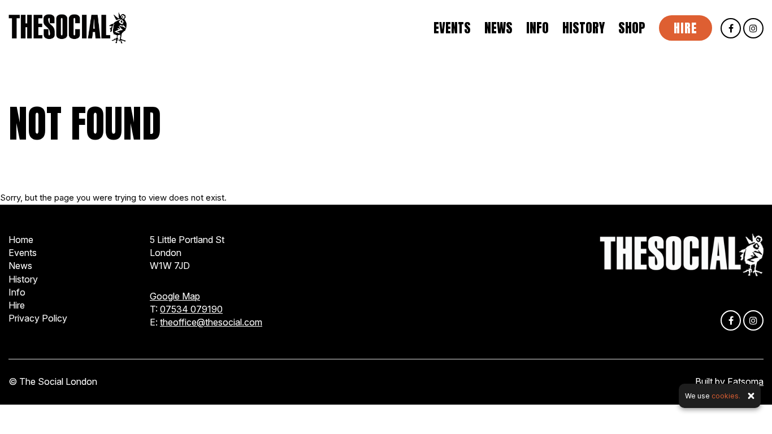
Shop (631, 28)
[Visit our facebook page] (731, 28)
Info (537, 28)
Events (452, 28)
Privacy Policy (37, 318)
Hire (685, 28)
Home (20, 239)
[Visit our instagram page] (753, 28)
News (498, 28)
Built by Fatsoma (729, 381)
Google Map (175, 296)
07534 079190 (191, 309)
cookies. (726, 396)
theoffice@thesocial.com (211, 322)
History (583, 28)
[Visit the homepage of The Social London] (67, 28)
